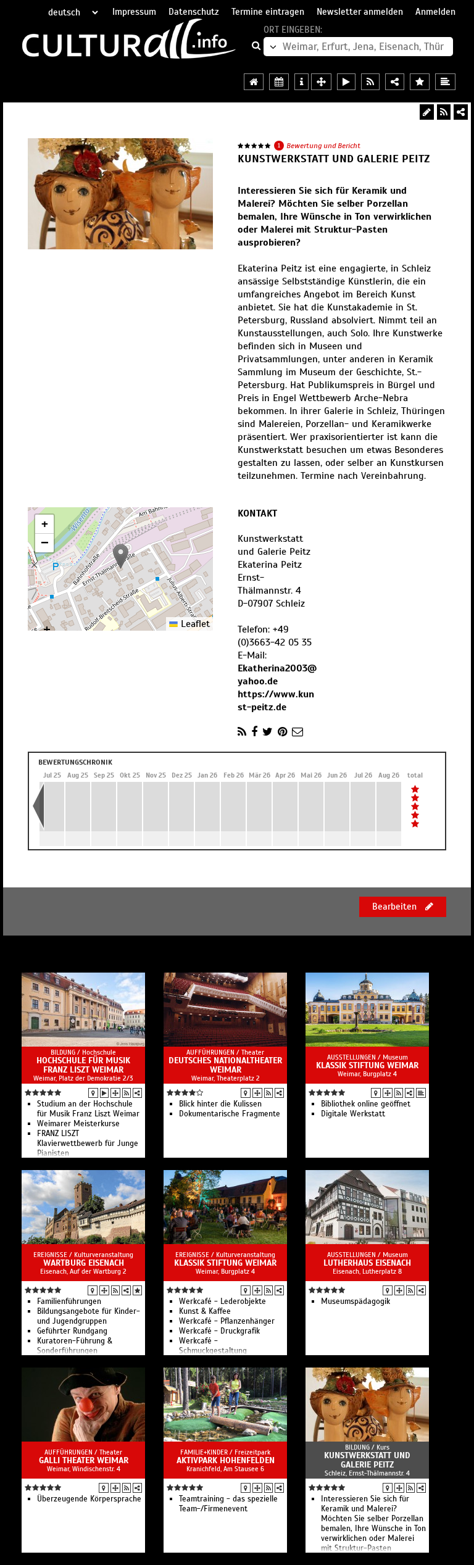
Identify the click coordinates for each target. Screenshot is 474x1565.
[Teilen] (461, 112)
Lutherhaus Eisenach (367, 1263)
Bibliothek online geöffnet (365, 1104)
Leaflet (194, 624)
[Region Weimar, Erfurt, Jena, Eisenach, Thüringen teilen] (394, 81)
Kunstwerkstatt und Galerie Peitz (367, 1460)
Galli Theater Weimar (83, 1460)
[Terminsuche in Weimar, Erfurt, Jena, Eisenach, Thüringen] (279, 81)
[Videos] (104, 1093)
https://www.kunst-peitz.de (276, 700)
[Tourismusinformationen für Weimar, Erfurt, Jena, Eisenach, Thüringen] (301, 81)
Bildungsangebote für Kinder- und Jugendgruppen (88, 1316)
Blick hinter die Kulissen (220, 1104)
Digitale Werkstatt (353, 1114)
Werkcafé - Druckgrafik (219, 1331)
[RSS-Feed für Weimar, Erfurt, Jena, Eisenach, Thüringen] (370, 81)
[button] (120, 556)
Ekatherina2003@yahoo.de (277, 674)
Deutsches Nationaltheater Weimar (225, 1065)
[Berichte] (421, 1093)
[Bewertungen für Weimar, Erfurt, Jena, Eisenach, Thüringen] (420, 81)
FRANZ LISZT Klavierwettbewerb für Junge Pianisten (87, 1143)
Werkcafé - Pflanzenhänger (227, 1321)
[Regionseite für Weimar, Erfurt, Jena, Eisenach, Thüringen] (254, 81)
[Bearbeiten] (427, 112)
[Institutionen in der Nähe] (115, 1093)
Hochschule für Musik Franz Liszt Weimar (83, 1065)
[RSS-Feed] (444, 112)
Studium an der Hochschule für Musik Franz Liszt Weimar (88, 1109)
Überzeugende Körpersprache (89, 1499)
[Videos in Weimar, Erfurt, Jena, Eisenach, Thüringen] (346, 81)
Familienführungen (69, 1301)
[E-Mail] (297, 731)
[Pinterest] (282, 731)
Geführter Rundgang (72, 1331)
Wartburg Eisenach (83, 1263)
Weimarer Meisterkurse (78, 1124)
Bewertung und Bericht (323, 145)
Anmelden (435, 11)
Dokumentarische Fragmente (229, 1114)
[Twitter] (267, 731)
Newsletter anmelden (360, 11)
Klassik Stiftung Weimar (367, 1065)
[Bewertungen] (137, 1290)
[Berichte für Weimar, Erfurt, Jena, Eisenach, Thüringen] (445, 81)
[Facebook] (254, 731)
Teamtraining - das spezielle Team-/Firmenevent (228, 1504)
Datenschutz (193, 11)
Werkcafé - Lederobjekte (222, 1301)
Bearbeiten (395, 906)
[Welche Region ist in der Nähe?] (321, 81)
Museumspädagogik (355, 1301)
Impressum (134, 11)
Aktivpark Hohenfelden (226, 1460)
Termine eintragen (267, 11)
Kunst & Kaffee (205, 1311)
